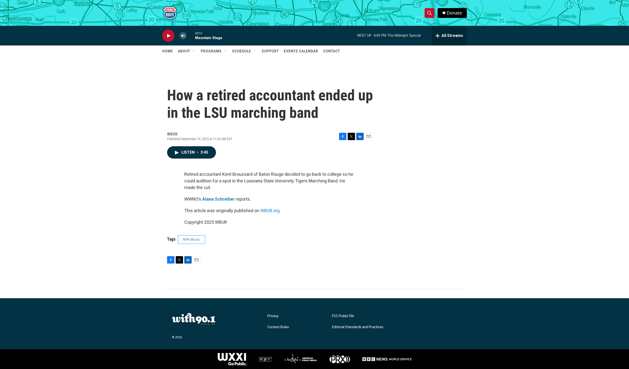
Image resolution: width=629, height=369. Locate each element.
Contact (331, 51)
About (184, 51)
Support (270, 51)
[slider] (191, 35)
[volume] (183, 35)
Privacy (273, 316)
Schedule (241, 51)
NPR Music (191, 239)
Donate (454, 12)
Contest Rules (278, 327)
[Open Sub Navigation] (194, 51)
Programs (211, 51)
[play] (168, 36)
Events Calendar (301, 51)
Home (167, 51)
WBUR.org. (270, 210)
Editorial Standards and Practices (357, 327)
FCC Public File (343, 316)
